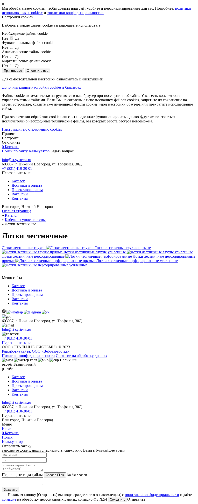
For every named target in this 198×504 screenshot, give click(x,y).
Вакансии (20, 194)
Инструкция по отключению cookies (32, 129)
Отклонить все (37, 70)
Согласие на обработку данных (81, 356)
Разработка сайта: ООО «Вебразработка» (36, 351)
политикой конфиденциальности (152, 495)
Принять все (13, 70)
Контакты (20, 198)
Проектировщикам (27, 190)
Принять (9, 134)
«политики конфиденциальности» (75, 13)
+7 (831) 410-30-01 (17, 168)
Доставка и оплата (27, 185)
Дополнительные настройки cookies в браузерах (41, 87)
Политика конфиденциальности (28, 356)
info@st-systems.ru (16, 160)
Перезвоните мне (16, 343)
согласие (9, 499)
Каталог (18, 181)
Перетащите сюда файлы (23, 475)
